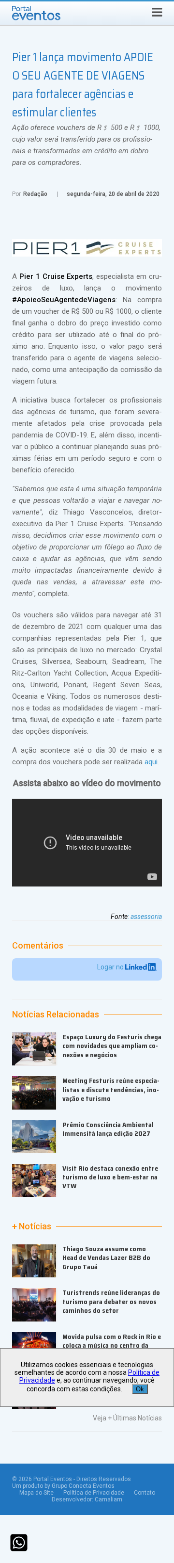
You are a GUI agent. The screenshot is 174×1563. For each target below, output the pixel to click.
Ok (140, 1389)
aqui (151, 761)
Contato (144, 1492)
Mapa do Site (36, 1492)
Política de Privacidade (93, 1492)
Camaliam (108, 1499)
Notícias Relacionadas (55, 1014)
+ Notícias (31, 1226)
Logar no (111, 967)
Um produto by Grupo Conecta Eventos (63, 1485)
